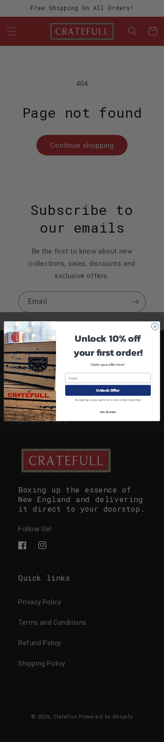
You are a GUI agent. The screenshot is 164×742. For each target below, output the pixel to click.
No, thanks (108, 411)
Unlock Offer (107, 390)
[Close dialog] (154, 326)
